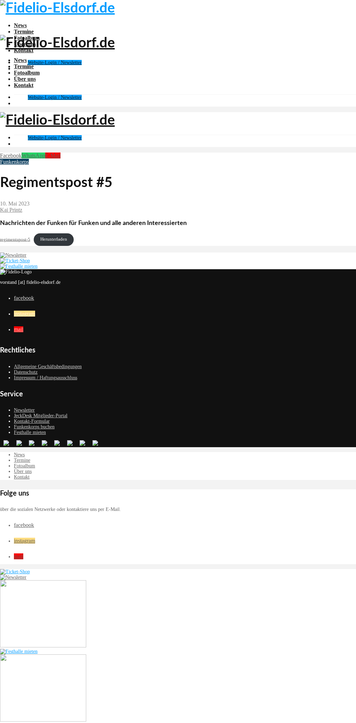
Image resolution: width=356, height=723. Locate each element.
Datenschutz (26, 372)
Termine (24, 31)
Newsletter (24, 410)
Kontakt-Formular (32, 421)
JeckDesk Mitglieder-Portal (40, 415)
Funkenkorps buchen (34, 426)
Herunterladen (53, 239)
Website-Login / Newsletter (55, 62)
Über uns (25, 79)
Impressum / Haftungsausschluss (45, 377)
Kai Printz (11, 210)
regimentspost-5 (15, 239)
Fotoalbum (27, 73)
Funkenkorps (14, 162)
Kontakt (23, 85)
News (20, 25)
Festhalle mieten (30, 432)
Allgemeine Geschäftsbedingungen (48, 366)
